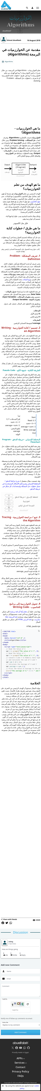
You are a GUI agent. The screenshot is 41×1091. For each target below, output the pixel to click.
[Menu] (37, 7)
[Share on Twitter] (7, 923)
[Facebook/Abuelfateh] (17, 1048)
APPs (20, 1058)
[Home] (6, 5)
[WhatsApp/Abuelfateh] (24, 1048)
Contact (20, 1067)
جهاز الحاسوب (35, 201)
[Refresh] (27, 1004)
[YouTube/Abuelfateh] (21, 1048)
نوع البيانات (26, 279)
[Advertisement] (20, 104)
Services (19, 1062)
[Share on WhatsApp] (11, 923)
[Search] (27, 7)
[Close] (3, 1086)
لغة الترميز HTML (24, 619)
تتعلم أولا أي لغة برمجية (18, 611)
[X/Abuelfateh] (13, 1048)
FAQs (20, 1076)
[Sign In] (32, 7)
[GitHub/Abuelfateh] (28, 1048)
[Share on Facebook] (3, 923)
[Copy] (39, 631)
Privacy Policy (20, 1071)
